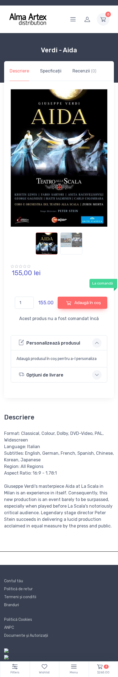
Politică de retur (18, 589)
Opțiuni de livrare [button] (44, 375)
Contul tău (13, 581)
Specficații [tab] (50, 71)
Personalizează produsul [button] (53, 343)
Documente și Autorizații (26, 635)
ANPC (9, 627)
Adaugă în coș (87, 302)
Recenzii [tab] (84, 71)
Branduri (11, 605)
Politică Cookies (18, 619)
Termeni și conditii (20, 597)
